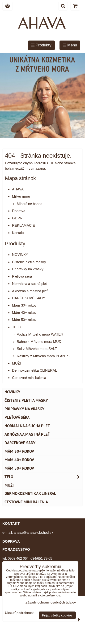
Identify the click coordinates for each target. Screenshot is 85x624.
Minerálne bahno (29, 204)
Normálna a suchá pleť (29, 284)
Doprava (18, 211)
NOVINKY (20, 255)
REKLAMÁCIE (23, 225)
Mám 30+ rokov (24, 305)
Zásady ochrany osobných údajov (51, 602)
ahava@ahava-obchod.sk (33, 532)
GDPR (17, 218)
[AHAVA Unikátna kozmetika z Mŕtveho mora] (42, 136)
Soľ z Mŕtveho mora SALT (37, 349)
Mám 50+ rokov (24, 320)
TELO (16, 327)
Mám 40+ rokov (24, 313)
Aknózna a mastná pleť (30, 291)
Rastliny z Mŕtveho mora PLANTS (43, 356)
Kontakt (18, 233)
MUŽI (16, 363)
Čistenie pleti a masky (29, 262)
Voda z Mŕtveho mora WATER (40, 334)
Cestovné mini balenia (29, 378)
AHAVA (18, 189)
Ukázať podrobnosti (19, 613)
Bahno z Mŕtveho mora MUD (39, 342)
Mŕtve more (21, 196)
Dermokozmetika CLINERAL (34, 370)
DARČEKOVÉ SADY (28, 298)
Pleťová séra (22, 276)
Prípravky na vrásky (27, 269)
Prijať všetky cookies (57, 615)
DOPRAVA (11, 541)
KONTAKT (11, 523)
